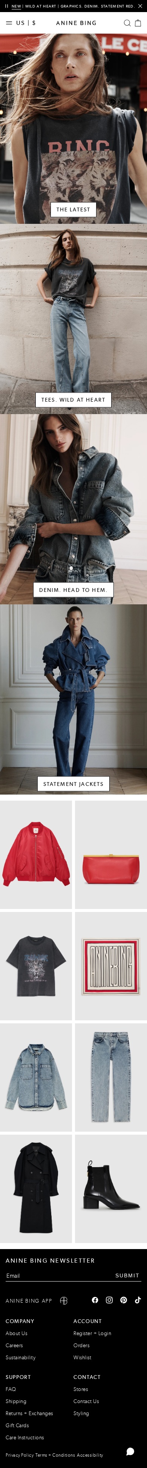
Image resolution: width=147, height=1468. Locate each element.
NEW (16, 6)
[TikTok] (138, 1301)
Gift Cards (17, 1425)
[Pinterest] (123, 1301)
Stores (81, 1389)
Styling (81, 1413)
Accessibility (90, 1455)
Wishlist (82, 1357)
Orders (81, 1345)
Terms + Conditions (55, 1455)
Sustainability (20, 1357)
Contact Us (86, 1401)
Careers (14, 1345)
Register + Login (92, 1333)
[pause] (7, 6)
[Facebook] (95, 1301)
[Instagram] (109, 1301)
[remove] (140, 6)
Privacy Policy (20, 1455)
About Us (16, 1333)
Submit (127, 1275)
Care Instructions (25, 1437)
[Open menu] (11, 23)
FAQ (11, 1389)
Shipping (16, 1401)
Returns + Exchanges (29, 1413)
